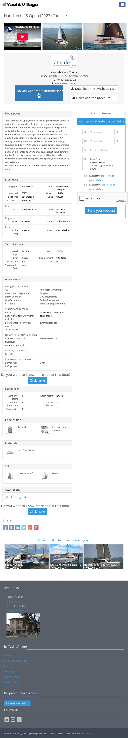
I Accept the (101, 178)
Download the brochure (92, 98)
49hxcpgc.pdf (18, 497)
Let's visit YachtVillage (16, 660)
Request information (17, 703)
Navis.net (89, 733)
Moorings (9, 671)
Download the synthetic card (95, 89)
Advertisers (10, 655)
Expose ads (10, 666)
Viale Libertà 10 (14, 601)
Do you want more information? (40, 91)
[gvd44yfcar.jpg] (62, 36)
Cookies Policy (12, 676)
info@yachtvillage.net (17, 610)
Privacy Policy (11, 682)
